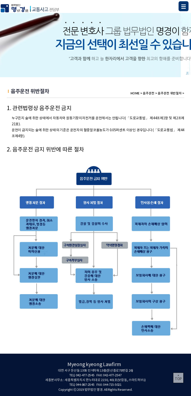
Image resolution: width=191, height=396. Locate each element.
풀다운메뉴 (184, 6)
